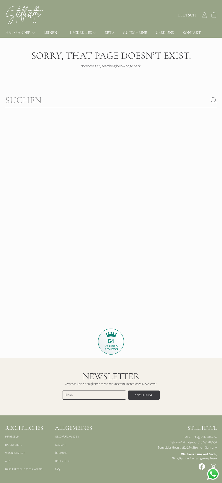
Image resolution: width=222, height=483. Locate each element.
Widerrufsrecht (16, 453)
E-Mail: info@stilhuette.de (200, 437)
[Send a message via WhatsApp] (213, 474)
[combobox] (111, 100)
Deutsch (187, 15)
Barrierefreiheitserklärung (23, 469)
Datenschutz (13, 445)
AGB (7, 461)
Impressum (12, 437)
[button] (214, 15)
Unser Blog (62, 461)
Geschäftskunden (67, 437)
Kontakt (60, 445)
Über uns (61, 453)
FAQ (57, 469)
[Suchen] (214, 100)
